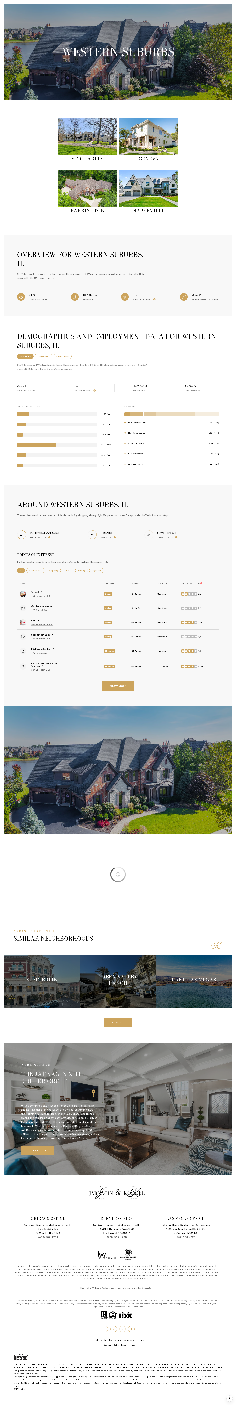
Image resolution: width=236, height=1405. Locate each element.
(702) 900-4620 (185, 1236)
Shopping (54, 570)
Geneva (149, 158)
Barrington (87, 210)
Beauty (83, 570)
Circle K (35, 592)
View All (118, 1022)
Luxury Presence (135, 1340)
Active (69, 570)
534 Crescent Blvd (41, 669)
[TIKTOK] (131, 1329)
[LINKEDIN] (122, 1329)
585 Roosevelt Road (42, 624)
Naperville (149, 210)
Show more (118, 686)
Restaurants (36, 570)
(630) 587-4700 (48, 1236)
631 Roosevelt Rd (40, 595)
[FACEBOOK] (105, 1329)
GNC (33, 620)
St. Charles (87, 158)
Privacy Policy (128, 1345)
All (22, 570)
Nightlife (97, 570)
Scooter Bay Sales (40, 634)
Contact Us (37, 1150)
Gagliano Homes (40, 606)
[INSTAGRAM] (113, 1329)
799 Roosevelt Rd (40, 638)
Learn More (138, 1306)
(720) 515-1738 (117, 1236)
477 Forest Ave (39, 652)
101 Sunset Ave (39, 610)
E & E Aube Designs (41, 649)
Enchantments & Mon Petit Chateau (45, 664)
